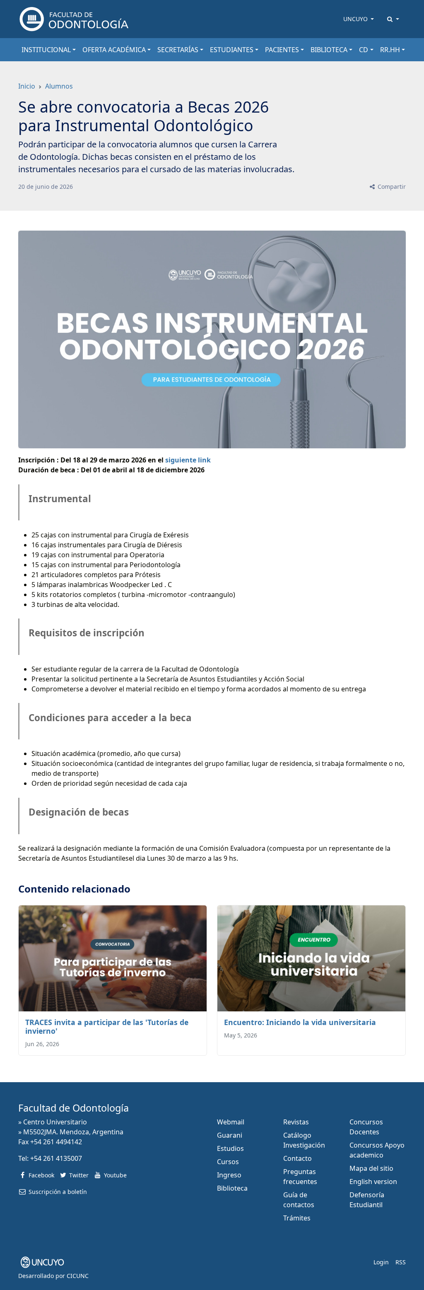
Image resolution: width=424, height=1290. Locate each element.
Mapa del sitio (371, 1168)
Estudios (230, 1148)
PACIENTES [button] (282, 49)
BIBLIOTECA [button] (329, 49)
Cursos (228, 1161)
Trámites (297, 1218)
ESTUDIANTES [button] (231, 49)
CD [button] (363, 49)
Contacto (297, 1158)
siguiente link (188, 459)
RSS (400, 1262)
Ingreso (229, 1174)
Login (381, 1262)
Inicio (26, 86)
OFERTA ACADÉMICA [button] (114, 49)
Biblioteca (232, 1188)
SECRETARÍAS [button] (177, 49)
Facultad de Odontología (73, 1107)
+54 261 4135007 (56, 1158)
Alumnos (59, 86)
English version (373, 1181)
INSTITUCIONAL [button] (46, 49)
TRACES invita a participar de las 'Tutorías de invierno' (106, 1026)
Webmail (230, 1121)
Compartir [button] (391, 186)
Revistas (296, 1121)
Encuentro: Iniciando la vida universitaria (300, 1022)
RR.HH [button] (390, 49)
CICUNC (78, 1276)
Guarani (229, 1135)
